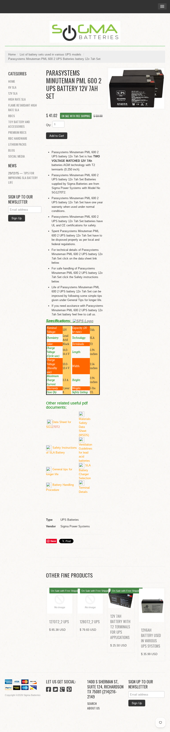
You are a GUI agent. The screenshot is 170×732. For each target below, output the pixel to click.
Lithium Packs (17, 144)
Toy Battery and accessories (19, 124)
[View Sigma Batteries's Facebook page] (48, 689)
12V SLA (12, 93)
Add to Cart (56, 135)
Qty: (49, 125)
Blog (11, 150)
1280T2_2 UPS (90, 621)
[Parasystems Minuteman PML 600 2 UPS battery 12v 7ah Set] (136, 88)
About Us (93, 708)
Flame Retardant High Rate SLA (22, 107)
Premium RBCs (17, 132)
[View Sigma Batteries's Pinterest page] (69, 689)
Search (92, 703)
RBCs (11, 115)
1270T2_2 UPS (59, 621)
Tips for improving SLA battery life (23, 178)
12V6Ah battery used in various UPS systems (151, 638)
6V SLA (12, 87)
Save (53, 541)
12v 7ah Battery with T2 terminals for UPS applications (120, 627)
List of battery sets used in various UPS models (50, 54)
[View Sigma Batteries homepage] (85, 32)
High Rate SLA (17, 99)
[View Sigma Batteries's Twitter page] (55, 689)
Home (12, 54)
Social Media (16, 156)
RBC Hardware (17, 138)
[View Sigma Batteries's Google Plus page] (62, 689)
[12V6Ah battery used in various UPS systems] (151, 605)
